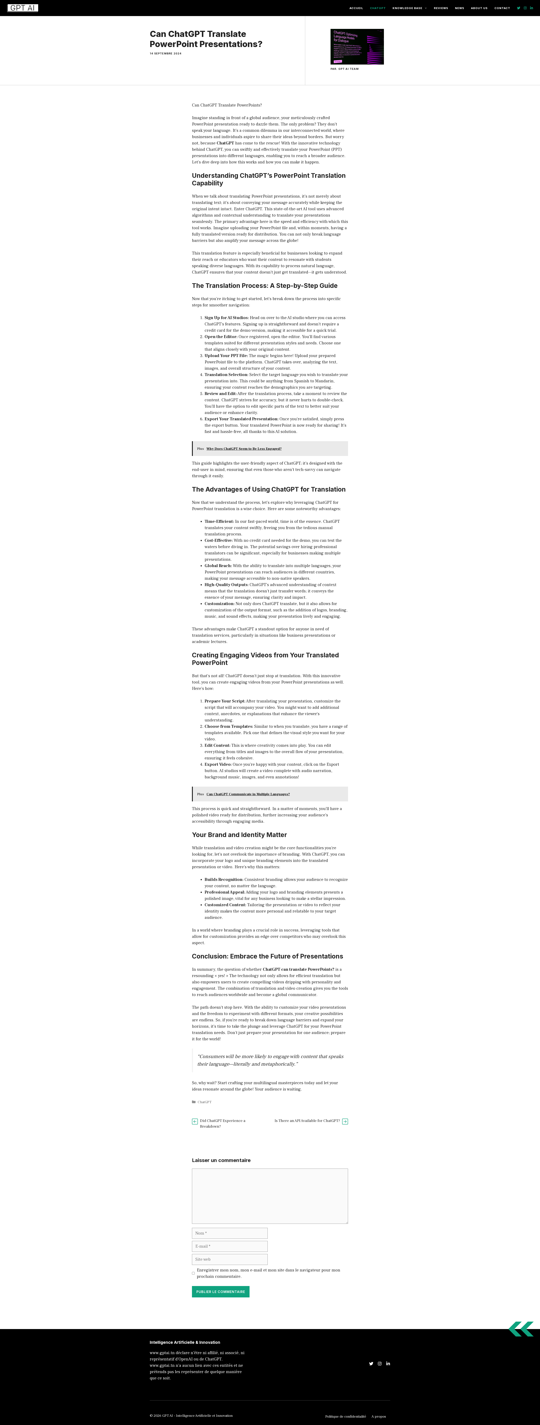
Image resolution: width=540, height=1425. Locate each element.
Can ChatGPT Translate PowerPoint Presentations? (206, 39)
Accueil (356, 8)
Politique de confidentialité (345, 1416)
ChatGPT (378, 8)
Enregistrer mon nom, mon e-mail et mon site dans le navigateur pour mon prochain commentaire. (268, 1273)
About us (479, 8)
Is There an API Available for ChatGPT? (307, 1120)
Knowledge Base (407, 8)
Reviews (441, 8)
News (459, 8)
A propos (378, 1416)
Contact (502, 8)
